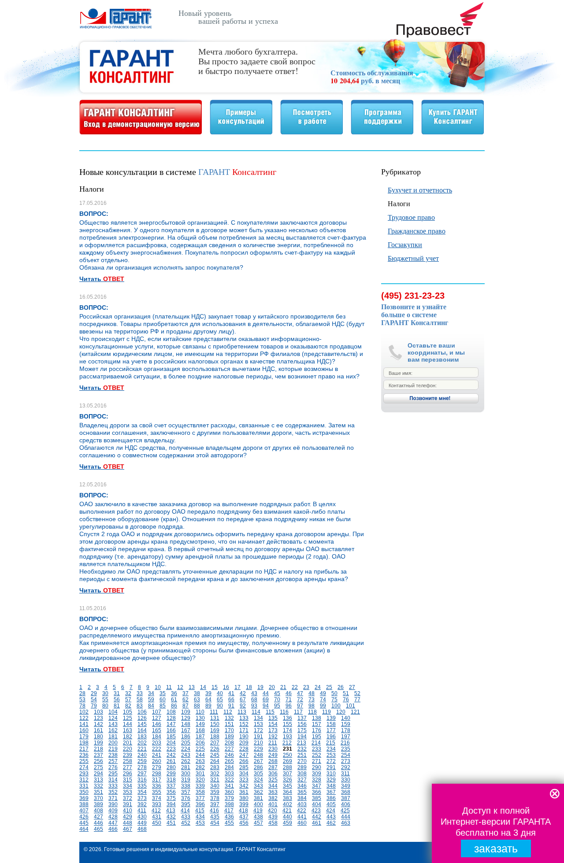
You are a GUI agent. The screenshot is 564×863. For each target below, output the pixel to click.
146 (156, 724)
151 (229, 724)
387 (345, 798)
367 (331, 792)
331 (84, 786)
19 (260, 687)
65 (220, 699)
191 (258, 736)
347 (316, 786)
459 (287, 823)
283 (214, 767)
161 (98, 730)
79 (94, 706)
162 (113, 730)
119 (326, 712)
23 (306, 687)
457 (258, 823)
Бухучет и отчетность (420, 189)
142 (98, 724)
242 (171, 755)
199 (98, 743)
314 (113, 780)
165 (156, 730)
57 (128, 699)
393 (156, 804)
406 (345, 804)
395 (185, 804)
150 (214, 724)
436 (229, 817)
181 (113, 736)
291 (331, 767)
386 (331, 798)
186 (185, 736)
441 (302, 817)
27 (352, 687)
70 (277, 699)
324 (258, 780)
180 (98, 736)
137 (302, 718)
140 (345, 718)
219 (113, 749)
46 (289, 693)
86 (174, 706)
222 (156, 749)
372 (127, 798)
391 (127, 804)
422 (301, 810)
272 (331, 761)
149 (200, 724)
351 (98, 792)
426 (84, 817)
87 (185, 706)
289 (302, 767)
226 (214, 749)
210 (258, 743)
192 (273, 736)
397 (214, 804)
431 (156, 817)
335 (142, 786)
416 (214, 810)
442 (316, 817)
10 (158, 687)
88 (197, 706)
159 (345, 724)
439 (273, 817)
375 (171, 798)
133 (244, 718)
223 (171, 749)
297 (142, 773)
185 (171, 736)
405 (331, 804)
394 (171, 804)
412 (156, 810)
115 (270, 712)
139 (331, 718)
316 (142, 780)
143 (113, 724)
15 (215, 687)
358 (200, 792)
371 (113, 798)
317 (156, 780)
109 (185, 712)
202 (142, 743)
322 (229, 780)
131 (214, 718)
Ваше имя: (400, 373)
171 (244, 730)
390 (113, 804)
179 (84, 736)
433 (185, 817)
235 (345, 749)
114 (256, 712)
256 (98, 761)
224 (185, 749)
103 (98, 712)
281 (185, 767)
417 (229, 810)
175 (302, 730)
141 (84, 724)
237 (98, 755)
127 (156, 718)
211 (272, 743)
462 (331, 823)
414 (185, 810)
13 (192, 687)
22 (295, 687)
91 (231, 706)
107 (156, 712)
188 (214, 736)
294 (98, 773)
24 (318, 687)
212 (287, 743)
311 (345, 773)
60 (163, 699)
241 (156, 755)
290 (316, 767)
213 (301, 743)
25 (329, 687)
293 (84, 773)
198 (84, 743)
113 (241, 712)
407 (84, 810)
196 (331, 736)
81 (117, 706)
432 (171, 817)
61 (174, 699)
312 (84, 780)
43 (254, 693)
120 (340, 712)
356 (171, 792)
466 (113, 829)
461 (316, 823)
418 (243, 810)
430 (142, 817)
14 (203, 687)
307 (287, 773)
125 (127, 718)
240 (142, 755)
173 (273, 730)
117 (298, 712)
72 (300, 699)
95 (277, 706)
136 (287, 718)
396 (200, 804)
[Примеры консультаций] (241, 132)
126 (142, 718)
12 (180, 687)
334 (127, 786)
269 (287, 761)
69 (266, 699)
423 (316, 810)
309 (316, 773)
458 (273, 823)
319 (185, 780)
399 (244, 804)
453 (200, 823)
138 (316, 718)
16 (226, 687)
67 (243, 699)
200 (113, 743)
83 (140, 706)
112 (227, 712)
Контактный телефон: (413, 385)
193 (287, 736)
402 (287, 804)
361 (244, 792)
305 (258, 773)
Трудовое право (411, 217)
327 (302, 780)
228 (244, 749)
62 (185, 699)
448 (127, 823)
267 (258, 761)
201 (127, 743)
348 (331, 786)
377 (200, 798)
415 (199, 810)
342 (244, 786)
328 (316, 780)
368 (345, 792)
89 (208, 706)
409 (113, 810)
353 (127, 792)
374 (156, 798)
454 (214, 823)
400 (258, 804)
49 (323, 693)
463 (345, 823)
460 (302, 823)
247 (244, 755)
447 (113, 823)
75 (334, 699)
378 (214, 798)
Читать (101, 278)
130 (200, 718)
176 (316, 730)
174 (287, 730)
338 (185, 786)
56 (117, 699)
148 (185, 724)
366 (316, 792)
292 (345, 767)
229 (258, 749)
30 (105, 693)
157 (316, 724)
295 (113, 773)
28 (82, 693)
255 (84, 761)
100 (336, 706)
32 (128, 693)
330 (345, 780)
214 (316, 743)
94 (266, 706)
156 (302, 724)
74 (323, 699)
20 (272, 687)
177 (331, 730)
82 (128, 706)
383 (287, 798)
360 (229, 792)
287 (273, 767)
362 (258, 792)
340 (214, 786)
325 (273, 780)
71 (289, 699)
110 (200, 712)
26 (341, 687)
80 (105, 706)
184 (156, 736)
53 (82, 699)
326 (287, 780)
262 (185, 761)
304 (244, 773)
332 (98, 786)
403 (302, 804)
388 (84, 804)
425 (345, 810)
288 (287, 767)
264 (214, 761)
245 (214, 755)
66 (231, 699)
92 (243, 706)
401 (273, 804)
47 (300, 693)
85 (163, 706)
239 (127, 755)
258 (127, 761)
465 (98, 829)
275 (98, 767)
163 (127, 730)
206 (200, 743)
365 (302, 792)
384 (302, 798)
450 (156, 823)
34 (151, 693)
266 (244, 761)
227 (229, 749)
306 (273, 773)
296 (127, 773)
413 (170, 810)
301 (200, 773)
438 (258, 817)
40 (220, 693)
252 (316, 755)
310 (331, 773)
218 (98, 749)
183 (142, 736)
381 (258, 798)
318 (171, 780)
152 (244, 724)
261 (171, 761)
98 (311, 706)
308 (302, 773)
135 (273, 718)
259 (142, 761)
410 (127, 810)
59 (151, 699)
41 (231, 693)
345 (287, 786)
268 (273, 761)
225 (200, 749)
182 (127, 736)
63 (197, 699)
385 (316, 798)
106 (142, 712)
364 (287, 792)
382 (273, 798)
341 (229, 786)
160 (84, 730)
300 (185, 773)
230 (273, 749)
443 (331, 817)
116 (284, 712)
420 (272, 810)
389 (98, 804)
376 (185, 798)
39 (208, 693)
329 (331, 780)
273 (345, 761)
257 (113, 761)
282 (200, 767)
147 (171, 724)
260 (156, 761)
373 (142, 798)
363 (273, 792)
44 (266, 693)
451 (171, 823)
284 (229, 767)
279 (156, 767)
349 (345, 786)
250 (287, 755)
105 (127, 712)
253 (331, 755)
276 (113, 767)
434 (200, 817)
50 (334, 693)
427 (98, 817)
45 (277, 693)
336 (156, 786)
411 (141, 810)
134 (258, 718)
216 (345, 743)
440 (287, 817)
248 (258, 755)
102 (84, 712)
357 (185, 792)
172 (258, 730)
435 (214, 817)
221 (142, 749)
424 (330, 810)
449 (142, 823)
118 (312, 712)
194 (302, 736)
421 (287, 810)
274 (84, 767)
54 (94, 699)
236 (84, 755)
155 (287, 724)
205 (185, 743)
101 (350, 706)
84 (151, 706)
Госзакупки (405, 244)
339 (200, 786)
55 (105, 699)
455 (229, 823)
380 (244, 798)
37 (185, 693)
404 (316, 804)
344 (273, 786)
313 (98, 780)
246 (229, 755)
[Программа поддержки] (382, 132)
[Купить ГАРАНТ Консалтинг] (452, 132)
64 (208, 699)
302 (214, 773)
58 (140, 699)
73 (311, 699)
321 (214, 780)
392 (142, 804)
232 (302, 749)
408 (98, 810)
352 (113, 792)
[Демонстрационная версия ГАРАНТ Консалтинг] (140, 132)
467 (127, 829)
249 (273, 755)
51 (346, 693)
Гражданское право (416, 230)
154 (273, 724)
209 (244, 743)
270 (302, 761)
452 (185, 823)
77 (357, 699)
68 (254, 699)
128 (171, 718)
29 (94, 693)
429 (127, 817)
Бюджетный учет (413, 258)
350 (84, 792)
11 (169, 687)
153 (258, 724)
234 (331, 749)
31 (117, 693)
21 (283, 687)
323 (244, 780)
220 (127, 749)
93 (254, 706)
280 (171, 767)
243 (185, 755)
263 (200, 761)
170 (229, 730)
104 (113, 712)
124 (113, 718)
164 (142, 730)
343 (258, 786)
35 (163, 693)
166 (171, 730)
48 (311, 693)
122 (84, 718)
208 (229, 743)
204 (171, 743)
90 (220, 706)
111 (214, 712)
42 (243, 693)
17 (237, 687)
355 (156, 792)
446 (98, 823)
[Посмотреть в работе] (311, 132)
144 (127, 724)
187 (200, 736)
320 (200, 780)
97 (300, 706)
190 (244, 736)
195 (316, 736)
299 (171, 773)
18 (249, 687)
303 (229, 773)
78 (82, 706)
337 (171, 786)
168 (200, 730)
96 (289, 706)
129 (185, 718)
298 (156, 773)
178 (345, 730)
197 (345, 736)
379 (229, 798)
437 (244, 817)
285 (244, 767)
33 (140, 693)
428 (113, 817)
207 (214, 743)
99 (323, 706)
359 (214, 792)
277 (127, 767)
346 (302, 786)
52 (357, 693)
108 (171, 712)
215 (330, 743)
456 (244, 823)
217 (84, 749)
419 (258, 810)
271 (316, 761)
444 (345, 817)
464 (84, 829)
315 (127, 780)
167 (185, 730)
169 (214, 730)
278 (142, 767)
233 (316, 749)
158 (331, 724)
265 (229, 761)
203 (156, 743)
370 (98, 798)
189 (229, 736)
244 (200, 755)
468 (142, 829)
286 (258, 767)
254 (345, 755)
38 (197, 693)
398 (229, 804)
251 (302, 755)
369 (84, 798)
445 (84, 823)
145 (142, 724)
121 (355, 712)
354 (142, 792)
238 (113, 755)
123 (98, 718)
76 (346, 699)
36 (174, 693)
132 (229, 718)
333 (113, 786)
